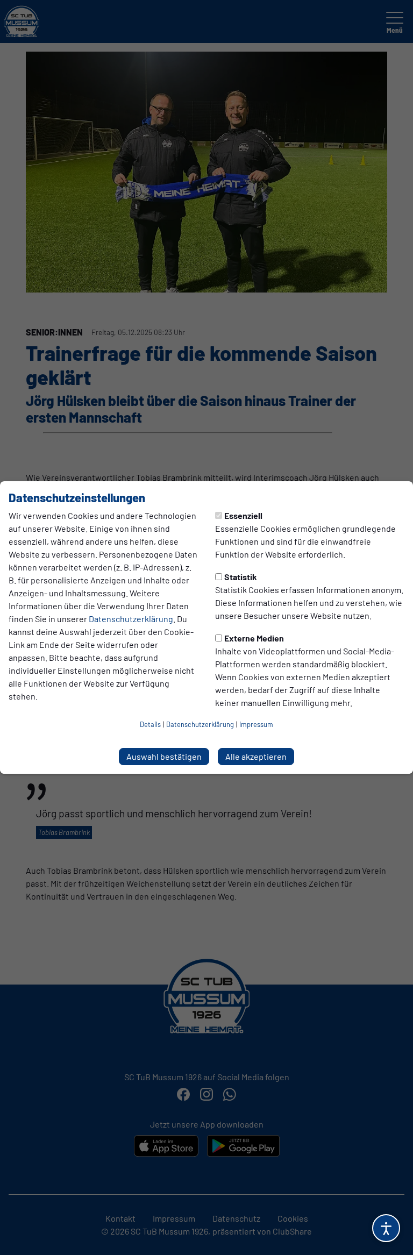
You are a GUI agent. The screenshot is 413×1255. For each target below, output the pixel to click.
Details (150, 724)
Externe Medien (254, 638)
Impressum (256, 724)
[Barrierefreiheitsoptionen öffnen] (386, 1228)
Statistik (240, 577)
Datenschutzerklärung (131, 619)
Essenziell (243, 515)
